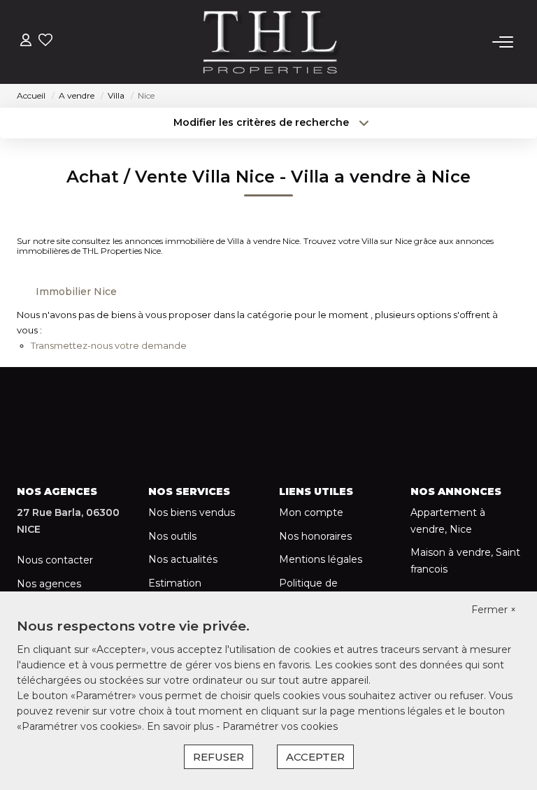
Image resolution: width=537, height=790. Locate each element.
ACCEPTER (315, 756)
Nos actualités (182, 559)
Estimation (174, 583)
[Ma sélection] (45, 41)
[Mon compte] (25, 41)
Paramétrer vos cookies (280, 726)
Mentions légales (320, 559)
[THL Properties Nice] (273, 42)
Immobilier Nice (76, 291)
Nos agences (49, 583)
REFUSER (218, 756)
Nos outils (172, 536)
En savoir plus (181, 726)
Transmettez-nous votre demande (109, 345)
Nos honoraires (315, 536)
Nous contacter (55, 560)
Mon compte (311, 512)
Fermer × (493, 609)
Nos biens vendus (191, 512)
